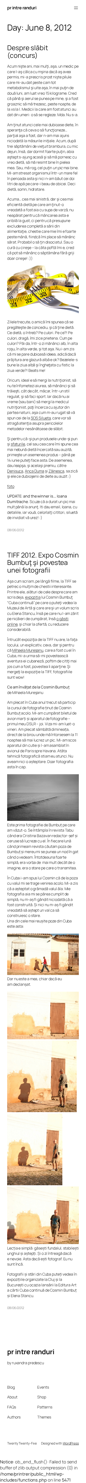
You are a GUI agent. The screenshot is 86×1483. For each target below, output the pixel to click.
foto (10, 486)
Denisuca (15, 471)
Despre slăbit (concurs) (27, 51)
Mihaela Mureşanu (27, 650)
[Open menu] (76, 8)
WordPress (71, 1443)
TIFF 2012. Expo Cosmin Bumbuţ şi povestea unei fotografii (43, 562)
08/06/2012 (15, 530)
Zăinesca (56, 471)
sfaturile (18, 444)
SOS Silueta (41, 418)
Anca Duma (34, 471)
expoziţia (33, 597)
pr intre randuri (21, 8)
